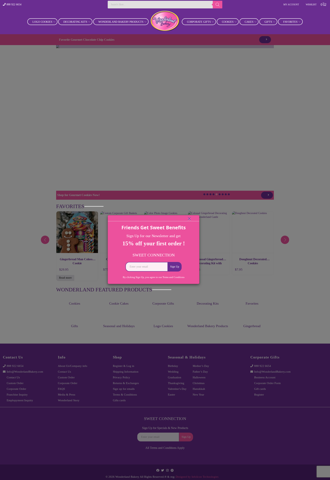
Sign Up (174, 266)
